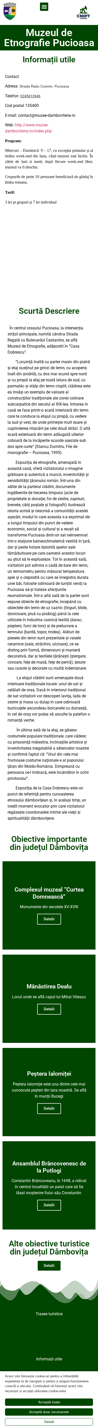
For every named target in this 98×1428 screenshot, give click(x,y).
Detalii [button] (49, 1422)
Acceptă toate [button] (49, 1402)
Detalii (49, 919)
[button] (44, 7)
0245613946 (30, 96)
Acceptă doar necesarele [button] (49, 1412)
